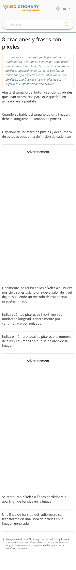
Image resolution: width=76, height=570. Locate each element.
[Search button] (67, 24)
